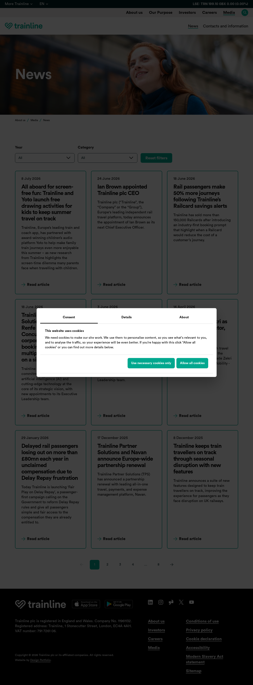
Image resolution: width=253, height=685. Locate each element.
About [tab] (184, 317)
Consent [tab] (69, 317)
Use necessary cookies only (151, 363)
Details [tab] (126, 317)
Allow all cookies (192, 363)
